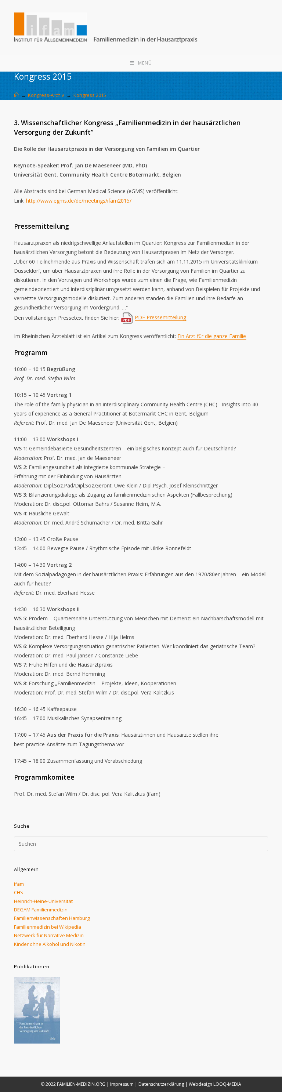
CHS (18, 892)
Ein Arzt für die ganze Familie (211, 336)
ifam (19, 884)
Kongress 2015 (89, 95)
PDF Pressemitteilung (160, 317)
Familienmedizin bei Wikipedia (47, 927)
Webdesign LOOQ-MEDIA (215, 1084)
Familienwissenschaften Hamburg (52, 918)
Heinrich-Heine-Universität (43, 901)
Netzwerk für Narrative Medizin (49, 935)
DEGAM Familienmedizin (41, 909)
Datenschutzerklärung (161, 1084)
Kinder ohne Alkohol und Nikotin (50, 944)
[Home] (16, 95)
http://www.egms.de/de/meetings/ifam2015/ (78, 200)
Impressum (122, 1084)
